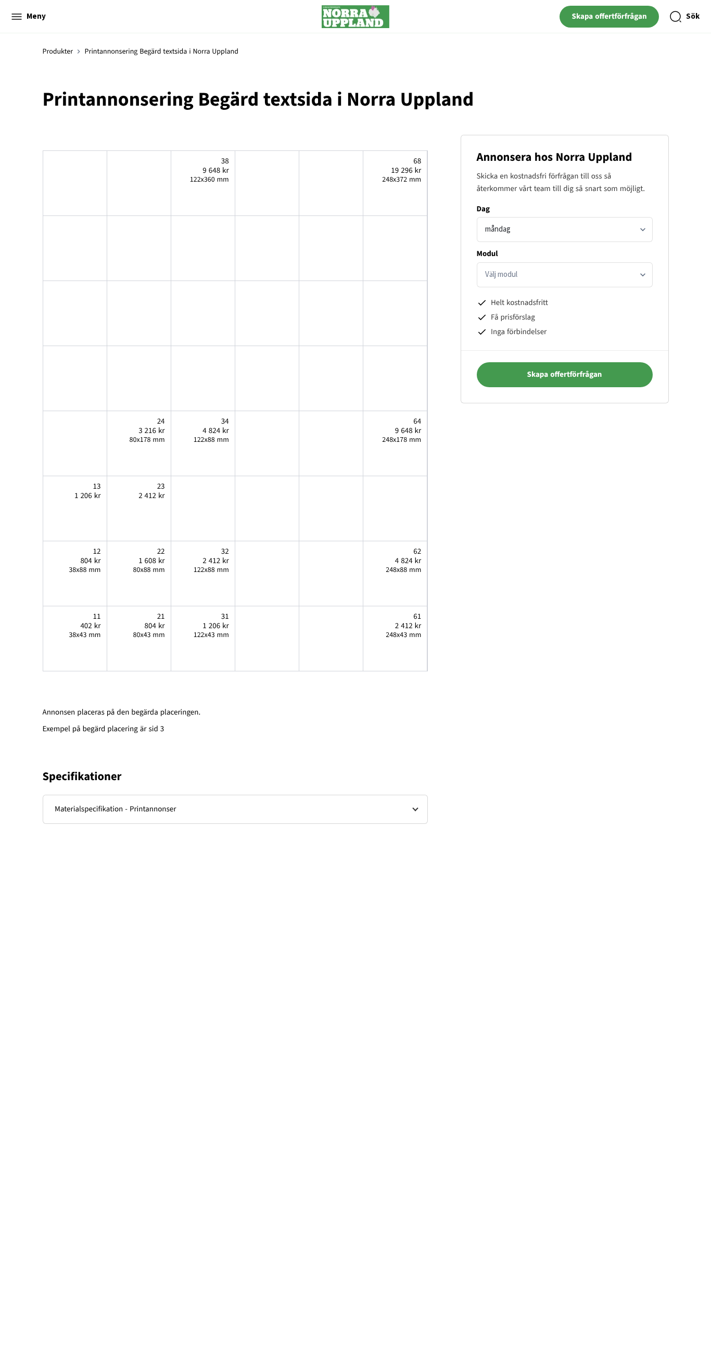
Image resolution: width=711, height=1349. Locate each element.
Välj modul (501, 274)
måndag (498, 229)
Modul (487, 253)
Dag (483, 208)
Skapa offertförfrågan (609, 16)
